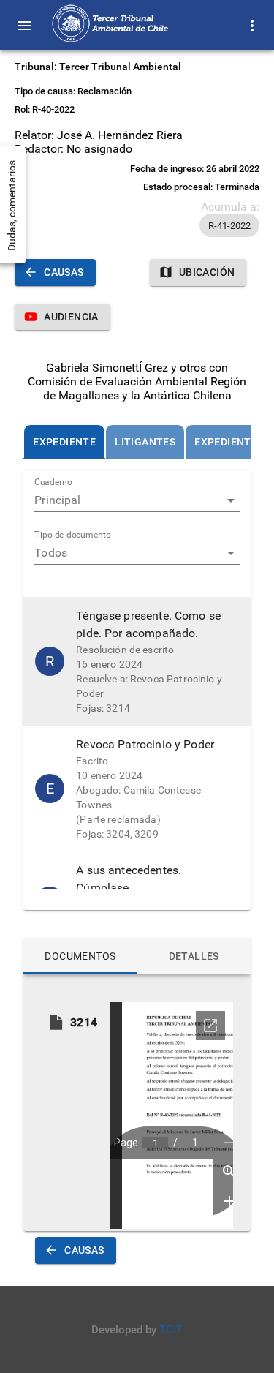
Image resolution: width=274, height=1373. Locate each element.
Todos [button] (50, 553)
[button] (229, 225)
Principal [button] (57, 500)
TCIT (171, 1329)
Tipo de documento (72, 535)
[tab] (64, 441)
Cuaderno (53, 482)
